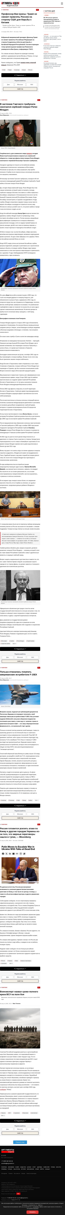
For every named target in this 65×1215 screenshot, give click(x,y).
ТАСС (20, 31)
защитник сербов (5, 643)
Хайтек (42, 1169)
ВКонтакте (20, 84)
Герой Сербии (30, 641)
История (23, 1169)
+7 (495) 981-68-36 (7, 1161)
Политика (6, 9)
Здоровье (39, 1167)
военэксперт (34, 1113)
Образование (30, 1169)
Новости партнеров (31, 1173)
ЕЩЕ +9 (14, 643)
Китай (23, 70)
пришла (29, 153)
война (30, 800)
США (3, 70)
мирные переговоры (25, 960)
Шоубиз (29, 1167)
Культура (58, 1167)
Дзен (8, 84)
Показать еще (20, 1142)
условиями (36, 1206)
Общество (23, 1167)
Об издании (4, 1173)
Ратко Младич (20, 641)
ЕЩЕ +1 (11, 963)
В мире (17, 1167)
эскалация (4, 963)
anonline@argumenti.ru (7, 1163)
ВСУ (9, 1113)
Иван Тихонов (16, 1003)
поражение (16, 1113)
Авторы (23, 1173)
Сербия (11, 641)
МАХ (31, 84)
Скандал (47, 1169)
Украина (9, 960)
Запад (24, 800)
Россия (30, 70)
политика (16, 70)
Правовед (4, 1169)
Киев (16, 960)
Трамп (10, 70)
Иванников (25, 1113)
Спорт (34, 1167)
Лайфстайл (46, 1167)
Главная (10, 1173)
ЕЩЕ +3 (36, 800)
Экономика (11, 1167)
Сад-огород (16, 1169)
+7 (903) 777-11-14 (15, 1199)
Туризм (53, 1167)
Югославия (4, 641)
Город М (10, 1169)
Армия (37, 1169)
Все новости (17, 1173)
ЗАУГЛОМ (20, 840)
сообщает (3, 1089)
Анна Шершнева (4, 115)
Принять (32, 1212)
